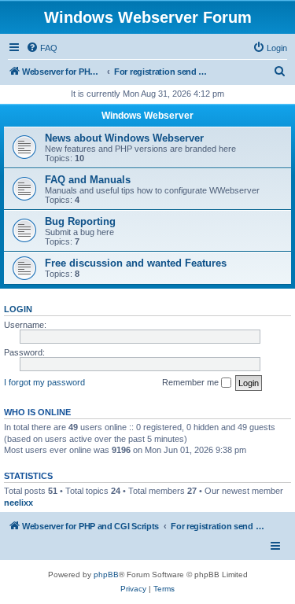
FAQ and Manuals (88, 180)
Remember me (191, 382)
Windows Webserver (147, 115)
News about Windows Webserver (124, 138)
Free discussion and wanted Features (136, 263)
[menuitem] (41, 48)
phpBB (106, 574)
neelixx (18, 502)
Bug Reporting (80, 221)
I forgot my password (44, 382)
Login (18, 309)
